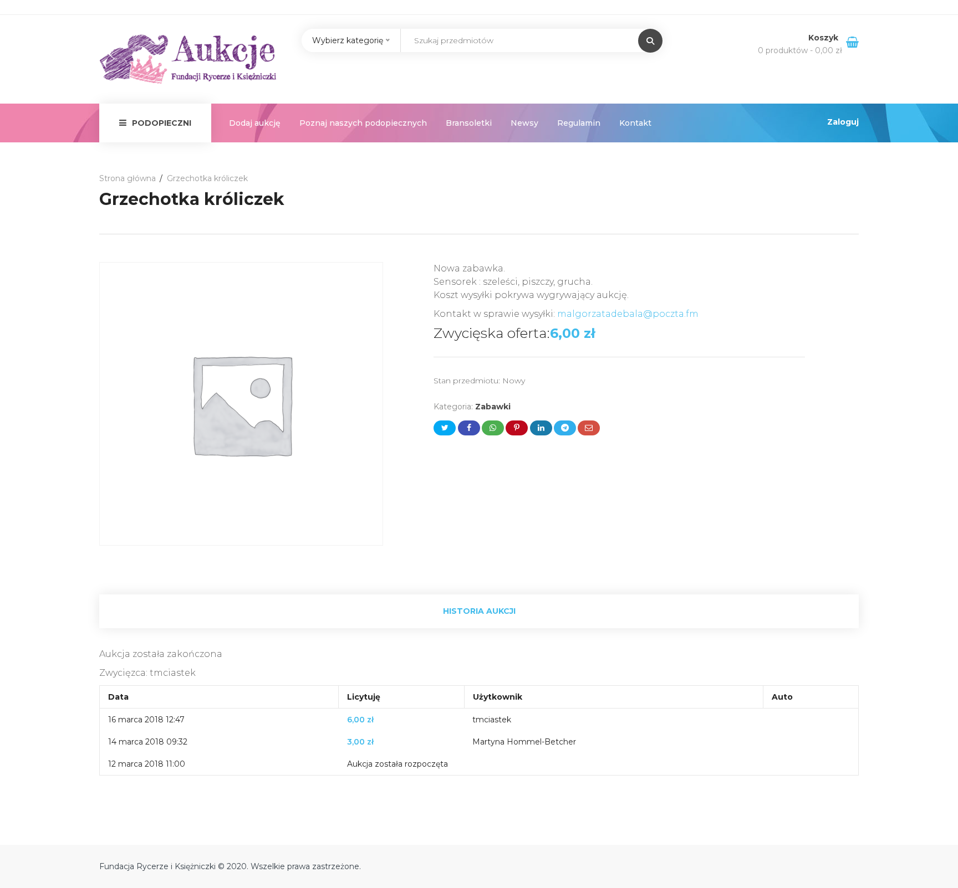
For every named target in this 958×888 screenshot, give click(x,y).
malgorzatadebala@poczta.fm (628, 314)
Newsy (524, 123)
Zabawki (493, 407)
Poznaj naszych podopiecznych (363, 123)
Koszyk (824, 38)
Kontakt (635, 123)
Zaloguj (843, 122)
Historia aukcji (479, 611)
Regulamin (578, 123)
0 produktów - (800, 50)
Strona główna (127, 178)
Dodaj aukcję (255, 123)
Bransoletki (469, 123)
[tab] (479, 611)
